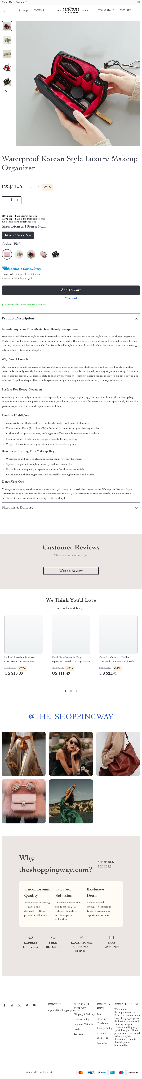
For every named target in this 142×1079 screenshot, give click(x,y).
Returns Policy (81, 1019)
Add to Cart (71, 290)
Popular (39, 10)
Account (101, 1033)
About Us (7, 2)
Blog (99, 1014)
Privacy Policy (104, 1028)
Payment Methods (83, 1024)
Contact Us (22, 2)
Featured (125, 10)
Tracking (78, 1034)
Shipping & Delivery (84, 1014)
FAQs (77, 1029)
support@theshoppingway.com (64, 1010)
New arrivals (106, 10)
